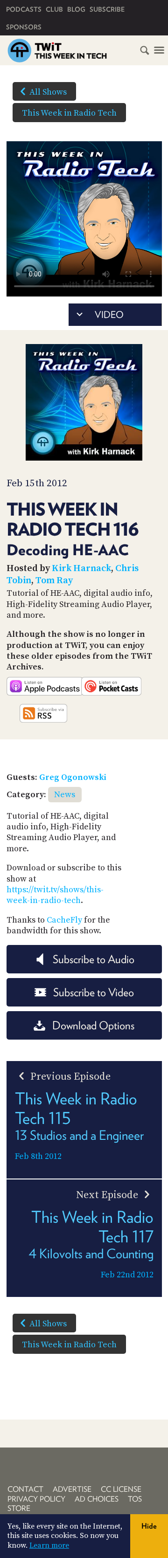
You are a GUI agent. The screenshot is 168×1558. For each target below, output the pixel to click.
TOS (135, 1499)
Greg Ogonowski (72, 777)
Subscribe (107, 9)
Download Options (93, 1025)
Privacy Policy (36, 1499)
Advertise (72, 1489)
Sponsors (24, 27)
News (64, 794)
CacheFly (64, 920)
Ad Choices (97, 1499)
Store (18, 1508)
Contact (25, 1489)
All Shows (48, 92)
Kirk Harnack (81, 568)
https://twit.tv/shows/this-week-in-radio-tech (55, 895)
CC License (121, 1489)
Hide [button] (149, 1526)
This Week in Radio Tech (69, 113)
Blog (76, 9)
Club (54, 9)
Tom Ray (54, 580)
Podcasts (24, 9)
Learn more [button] (49, 1545)
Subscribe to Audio (93, 959)
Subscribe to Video (93, 992)
